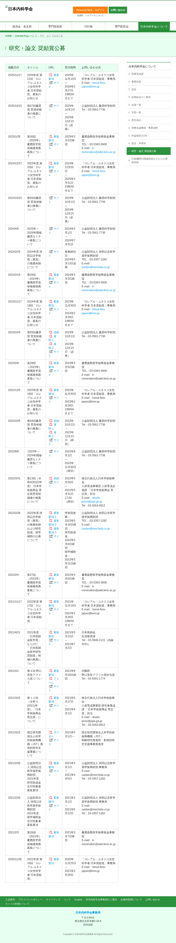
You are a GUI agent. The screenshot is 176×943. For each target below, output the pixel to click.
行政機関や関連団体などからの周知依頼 (149, 160)
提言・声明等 (138, 143)
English (78, 899)
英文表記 (136, 120)
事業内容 (136, 81)
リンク (67, 899)
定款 (133, 89)
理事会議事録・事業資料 (144, 127)
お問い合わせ (153, 899)
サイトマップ (53, 899)
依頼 (56, 332)
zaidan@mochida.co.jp (96, 267)
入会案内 (10, 899)
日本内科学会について (142, 66)
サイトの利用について (17, 903)
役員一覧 (136, 104)
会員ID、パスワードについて (90, 15)
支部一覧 (136, 112)
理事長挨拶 (137, 74)
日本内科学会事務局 (88, 912)
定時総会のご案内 (141, 97)
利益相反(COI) (139, 135)
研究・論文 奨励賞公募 (143, 151)
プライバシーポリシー (30, 899)
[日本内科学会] (19, 9)
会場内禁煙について (131, 899)
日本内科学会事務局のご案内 (101, 899)
